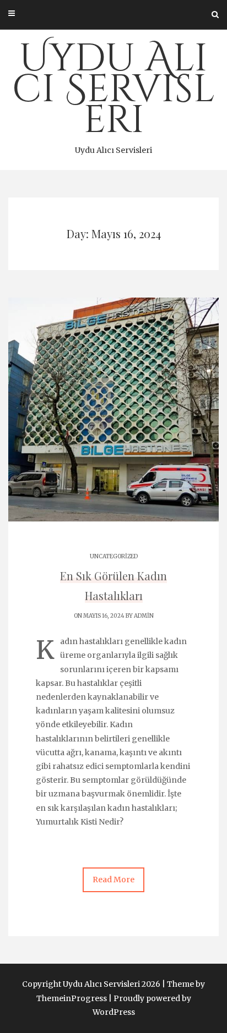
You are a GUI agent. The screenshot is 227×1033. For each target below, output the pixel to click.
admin (144, 615)
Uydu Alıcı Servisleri (113, 94)
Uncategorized (114, 556)
